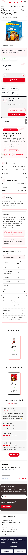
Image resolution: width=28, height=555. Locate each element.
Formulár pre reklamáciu (8, 531)
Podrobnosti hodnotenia (7, 19)
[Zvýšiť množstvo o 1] (23, 75)
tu (18, 542)
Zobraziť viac (14, 454)
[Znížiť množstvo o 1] (4, 75)
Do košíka (15, 80)
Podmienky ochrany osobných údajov (11, 522)
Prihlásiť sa (6, 506)
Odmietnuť (7, 551)
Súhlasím (20, 551)
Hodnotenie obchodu (14, 400)
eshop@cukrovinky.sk (18, 110)
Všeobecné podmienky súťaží (9, 529)
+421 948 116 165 (17, 114)
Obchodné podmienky (7, 520)
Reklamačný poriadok (7, 527)
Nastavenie (13, 546)
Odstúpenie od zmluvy (8, 534)
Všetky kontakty (21, 478)
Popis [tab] (6, 122)
